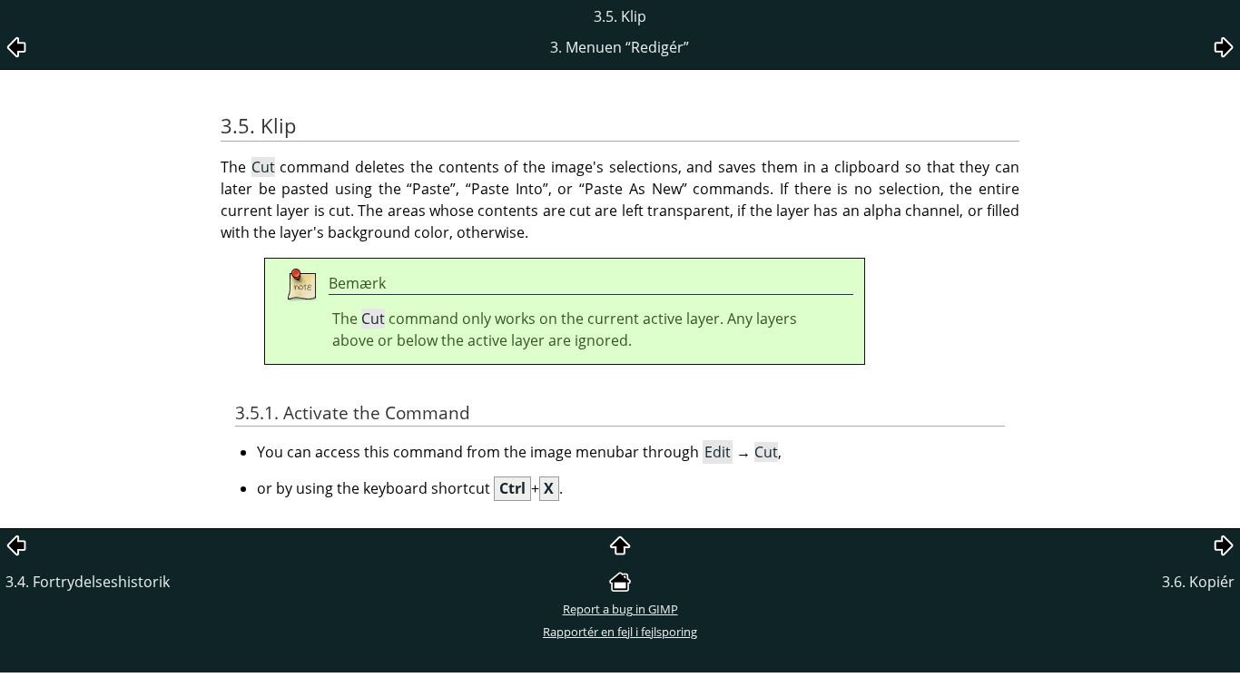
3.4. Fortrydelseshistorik (87, 582)
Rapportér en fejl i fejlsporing (620, 631)
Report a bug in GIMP (620, 609)
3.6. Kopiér (1198, 582)
